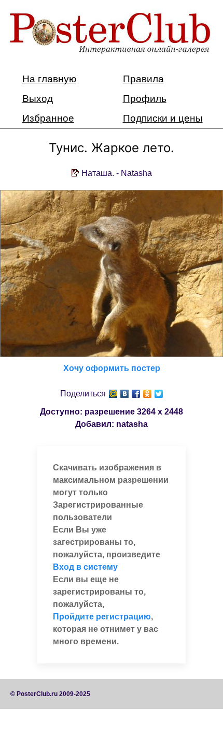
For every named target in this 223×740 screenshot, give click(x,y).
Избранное (48, 118)
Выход (37, 98)
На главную (49, 78)
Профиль (144, 98)
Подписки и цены (163, 118)
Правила (143, 78)
